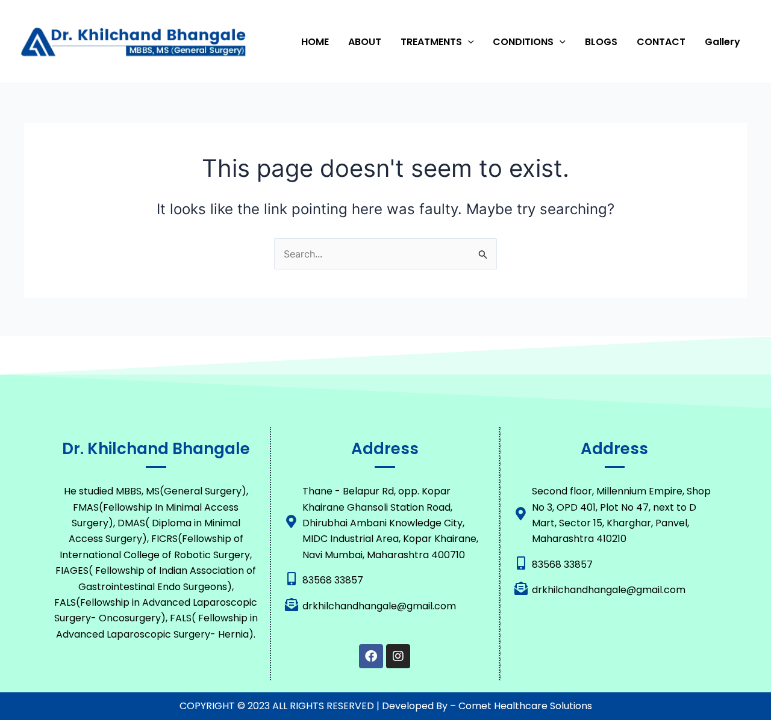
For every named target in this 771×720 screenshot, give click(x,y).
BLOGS (601, 42)
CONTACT (661, 42)
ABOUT (364, 42)
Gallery (722, 42)
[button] (468, 42)
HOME (315, 42)
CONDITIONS (523, 42)
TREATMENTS (431, 42)
